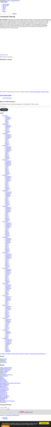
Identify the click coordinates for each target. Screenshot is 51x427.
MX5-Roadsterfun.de (4, 384)
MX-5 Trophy (6, 5)
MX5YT (4, 6)
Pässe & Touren (6, 4)
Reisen (4, 7)
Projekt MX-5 (3, 379)
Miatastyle (2, 378)
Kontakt (4, 11)
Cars (4, 10)
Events (4, 9)
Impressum (5, 417)
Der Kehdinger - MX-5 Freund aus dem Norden (10, 383)
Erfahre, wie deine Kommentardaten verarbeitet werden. (37, 91)
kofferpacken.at (3, 393)
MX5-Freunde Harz (4, 385)
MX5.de (2, 377)
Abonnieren (4, 109)
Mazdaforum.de (3, 386)
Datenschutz (5, 418)
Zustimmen (44, 423)
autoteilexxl (2, 399)
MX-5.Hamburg (3, 380)
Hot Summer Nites (4, 397)
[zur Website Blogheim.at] (28, 412)
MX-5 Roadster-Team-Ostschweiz (7, 400)
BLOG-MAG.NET (4, 387)
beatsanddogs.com (4, 390)
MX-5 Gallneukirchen (4, 396)
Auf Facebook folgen (5, 95)
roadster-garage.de (4, 381)
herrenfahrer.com (3, 398)
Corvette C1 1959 (4, 395)
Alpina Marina (3, 391)
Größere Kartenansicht (4, 54)
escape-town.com (3, 392)
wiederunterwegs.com (4, 389)
